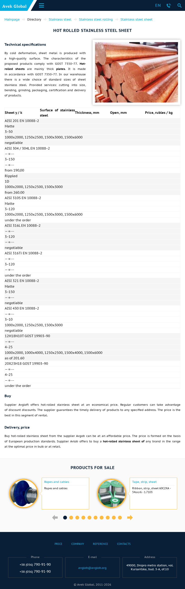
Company (77, 544)
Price (58, 544)
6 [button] (95, 518)
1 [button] (65, 518)
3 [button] (77, 518)
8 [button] (108, 518)
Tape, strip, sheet (144, 482)
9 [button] (114, 518)
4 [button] (83, 518)
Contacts (124, 544)
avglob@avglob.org (92, 568)
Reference (100, 544)
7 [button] (102, 518)
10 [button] (120, 518)
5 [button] (89, 518)
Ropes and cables (56, 482)
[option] (48, 493)
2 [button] (71, 518)
